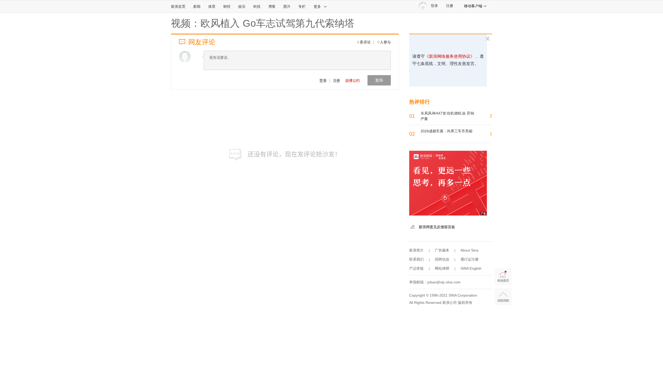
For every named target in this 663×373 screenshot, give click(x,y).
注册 (449, 6)
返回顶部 (503, 296)
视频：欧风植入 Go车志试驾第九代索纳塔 (262, 23)
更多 (317, 6)
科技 (257, 6)
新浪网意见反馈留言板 (437, 227)
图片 (287, 6)
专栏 (302, 6)
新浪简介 (416, 250)
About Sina (469, 250)
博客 (272, 6)
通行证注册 (469, 259)
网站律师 (442, 268)
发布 (379, 80)
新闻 (196, 6)
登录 (323, 80)
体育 (211, 6)
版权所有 (465, 302)
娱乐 (242, 6)
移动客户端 (473, 6)
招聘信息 (442, 259)
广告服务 (442, 250)
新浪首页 (178, 6)
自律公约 (352, 80)
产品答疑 (416, 268)
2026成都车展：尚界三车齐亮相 (446, 131)
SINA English (470, 268)
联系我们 (416, 259)
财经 (226, 6)
